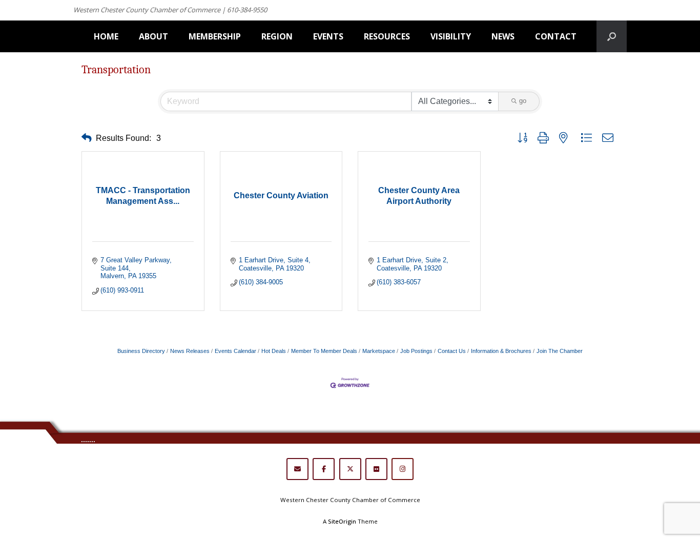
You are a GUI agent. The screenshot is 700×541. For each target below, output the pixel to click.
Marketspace (378, 351)
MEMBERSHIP (215, 36)
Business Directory (141, 351)
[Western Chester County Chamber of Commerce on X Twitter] (350, 469)
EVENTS (328, 36)
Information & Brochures (501, 351)
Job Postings (416, 351)
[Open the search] (611, 36)
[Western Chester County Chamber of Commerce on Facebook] (324, 469)
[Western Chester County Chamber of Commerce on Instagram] (403, 469)
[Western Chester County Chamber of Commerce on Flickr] (376, 469)
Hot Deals (273, 351)
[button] (86, 138)
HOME (106, 36)
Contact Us (452, 351)
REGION (277, 36)
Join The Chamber (560, 351)
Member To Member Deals (324, 351)
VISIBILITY (450, 36)
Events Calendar (235, 351)
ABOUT (153, 36)
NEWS (502, 36)
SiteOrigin (342, 521)
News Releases (190, 351)
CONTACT (556, 36)
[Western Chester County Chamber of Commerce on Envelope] (297, 469)
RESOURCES (387, 36)
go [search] (522, 101)
